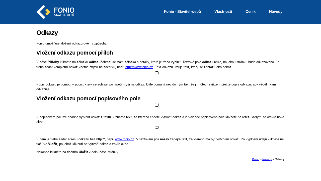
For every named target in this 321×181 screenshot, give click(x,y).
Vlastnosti (223, 11)
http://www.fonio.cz (139, 67)
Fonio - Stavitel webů (182, 11)
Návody (267, 159)
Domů (255, 159)
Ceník (251, 11)
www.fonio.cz (124, 139)
